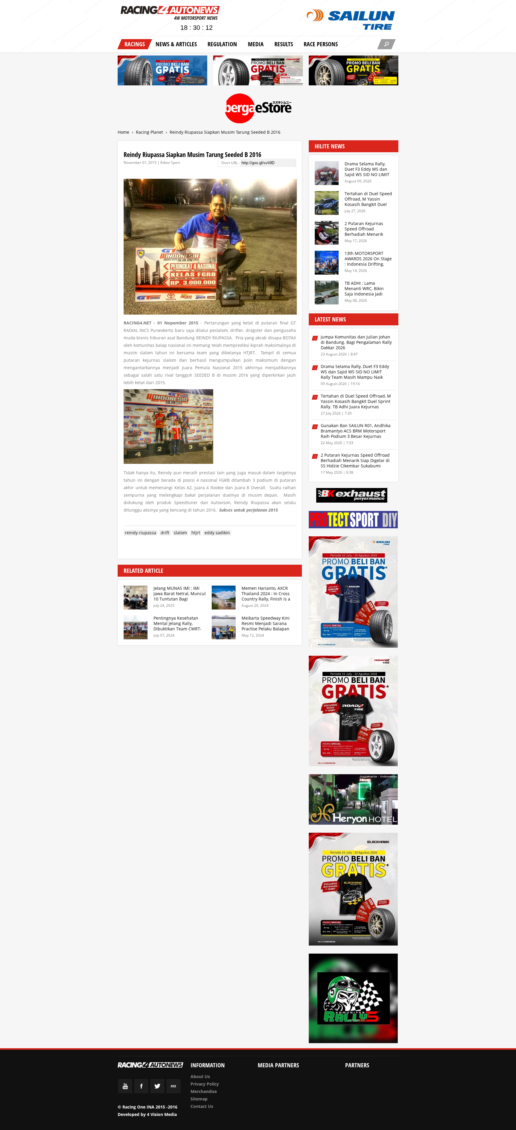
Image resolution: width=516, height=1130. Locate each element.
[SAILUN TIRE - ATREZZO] (162, 71)
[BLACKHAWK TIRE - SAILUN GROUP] (353, 71)
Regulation (222, 44)
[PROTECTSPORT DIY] (353, 520)
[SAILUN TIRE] (353, 593)
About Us (200, 1076)
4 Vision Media (162, 1114)
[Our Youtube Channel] (125, 1092)
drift (165, 532)
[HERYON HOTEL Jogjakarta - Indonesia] (353, 800)
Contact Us (202, 1106)
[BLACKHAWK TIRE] (353, 890)
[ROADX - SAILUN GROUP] (258, 71)
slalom (180, 532)
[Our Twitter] (157, 1092)
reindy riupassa (140, 532)
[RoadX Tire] (353, 712)
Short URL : (230, 162)
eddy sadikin (217, 532)
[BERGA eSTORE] (258, 109)
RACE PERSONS (321, 44)
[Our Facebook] (141, 1092)
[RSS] (173, 1092)
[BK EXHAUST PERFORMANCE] (351, 496)
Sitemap (199, 1099)
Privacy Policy (205, 1084)
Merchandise (204, 1091)
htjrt (195, 532)
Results (283, 44)
